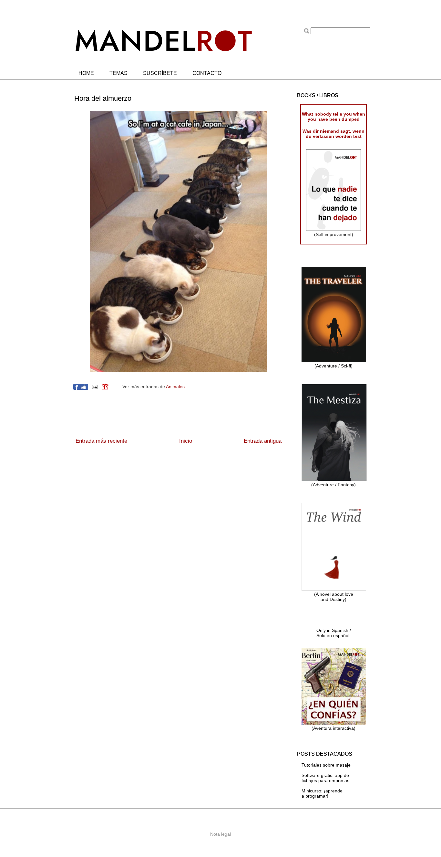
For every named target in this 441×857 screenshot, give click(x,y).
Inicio (185, 441)
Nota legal (220, 834)
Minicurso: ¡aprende (322, 790)
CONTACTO (206, 73)
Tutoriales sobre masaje (326, 765)
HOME (86, 73)
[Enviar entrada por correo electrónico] (94, 386)
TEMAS (118, 73)
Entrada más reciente (101, 441)
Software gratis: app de (325, 775)
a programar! (315, 796)
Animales (175, 386)
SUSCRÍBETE (160, 73)
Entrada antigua (263, 441)
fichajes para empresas (325, 780)
